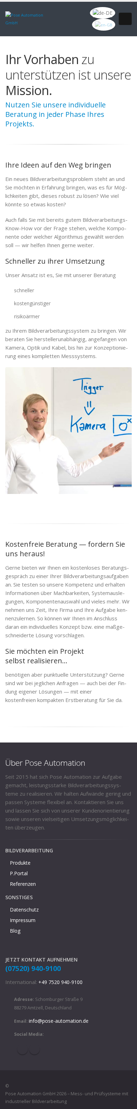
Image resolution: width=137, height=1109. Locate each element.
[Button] (125, 19)
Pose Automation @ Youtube (34, 1049)
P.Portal (19, 873)
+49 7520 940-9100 (60, 982)
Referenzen (23, 884)
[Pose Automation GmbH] (28, 18)
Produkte (20, 862)
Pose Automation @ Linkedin (22, 1049)
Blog (15, 930)
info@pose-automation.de (59, 1020)
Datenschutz (24, 909)
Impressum (22, 920)
